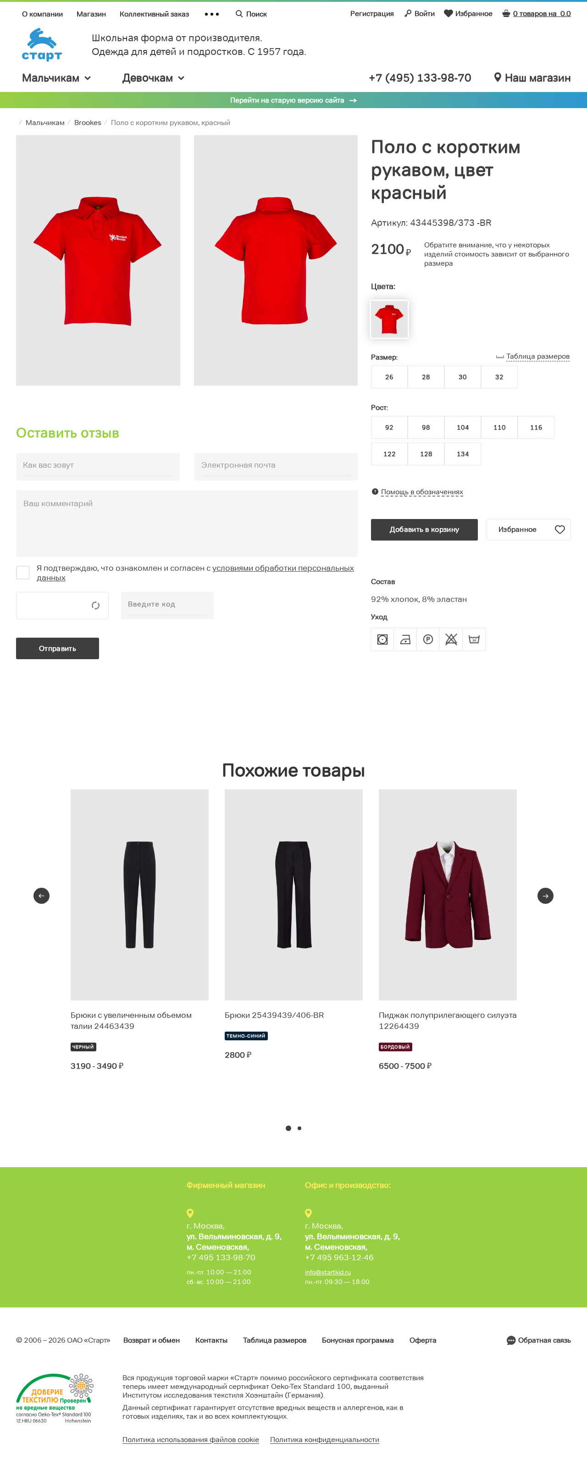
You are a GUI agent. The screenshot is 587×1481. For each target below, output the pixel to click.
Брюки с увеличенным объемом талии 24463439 (131, 1020)
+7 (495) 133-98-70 (420, 77)
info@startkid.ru (328, 1272)
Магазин (91, 14)
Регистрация (372, 13)
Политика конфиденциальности (324, 1439)
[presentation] (41, 896)
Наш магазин (538, 77)
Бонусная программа (358, 1340)
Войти (425, 13)
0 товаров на (542, 13)
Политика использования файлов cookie (190, 1439)
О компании (42, 14)
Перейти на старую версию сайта (287, 100)
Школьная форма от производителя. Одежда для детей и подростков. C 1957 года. (199, 45)
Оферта (423, 1340)
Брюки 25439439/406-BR (274, 1015)
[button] (288, 1128)
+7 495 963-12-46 (339, 1257)
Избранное (474, 13)
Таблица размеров (274, 1340)
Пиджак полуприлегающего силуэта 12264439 (448, 1020)
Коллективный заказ (154, 14)
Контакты (211, 1340)
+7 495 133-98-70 (221, 1257)
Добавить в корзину (424, 529)
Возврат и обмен (151, 1340)
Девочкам (147, 77)
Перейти (104, 1099)
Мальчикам (50, 77)
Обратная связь (544, 1340)
